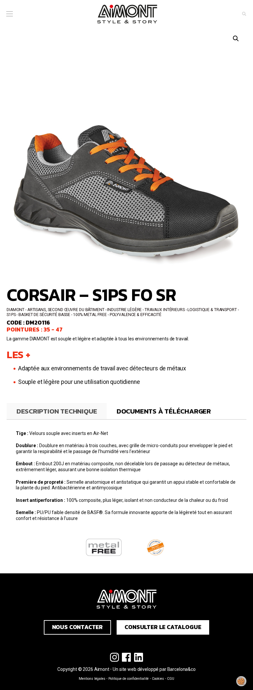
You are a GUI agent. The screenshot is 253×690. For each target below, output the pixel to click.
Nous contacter (77, 627)
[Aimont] (127, 14)
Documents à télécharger (164, 411)
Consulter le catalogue (163, 627)
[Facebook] (127, 657)
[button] (236, 38)
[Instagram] (114, 657)
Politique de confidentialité (128, 678)
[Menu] (9, 14)
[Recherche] (244, 14)
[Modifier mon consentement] (241, 681)
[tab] (57, 411)
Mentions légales (92, 678)
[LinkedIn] (138, 657)
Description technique (56, 411)
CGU (170, 678)
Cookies (158, 678)
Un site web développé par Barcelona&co (154, 669)
